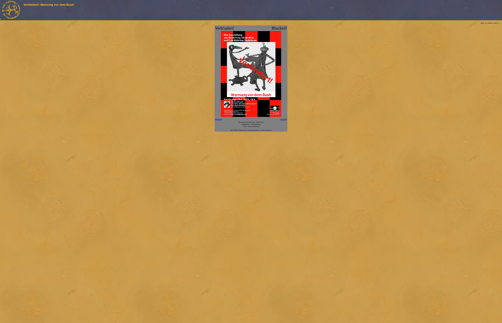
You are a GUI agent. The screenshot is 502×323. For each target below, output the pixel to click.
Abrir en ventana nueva (490, 23)
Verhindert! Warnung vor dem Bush (49, 4)
